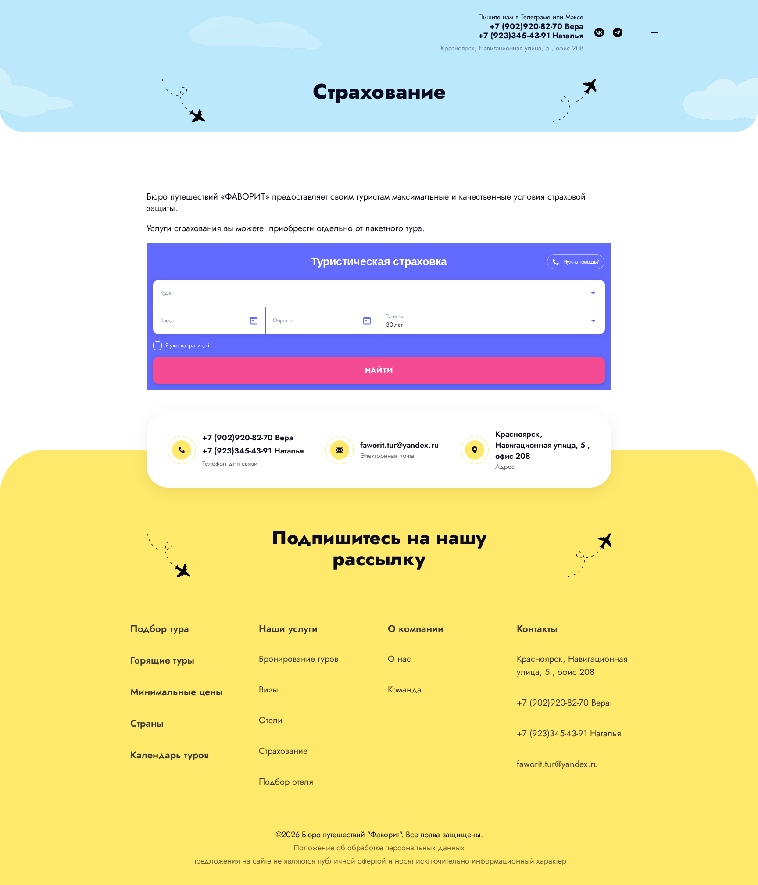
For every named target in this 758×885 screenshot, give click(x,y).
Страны (147, 723)
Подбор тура (159, 628)
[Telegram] (617, 32)
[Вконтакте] (599, 32)
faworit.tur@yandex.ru (399, 445)
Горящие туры (162, 660)
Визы (268, 689)
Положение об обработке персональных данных (379, 847)
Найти (379, 370)
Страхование (283, 751)
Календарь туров (169, 755)
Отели (270, 720)
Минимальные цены (176, 692)
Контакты (537, 628)
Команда (405, 689)
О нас (399, 659)
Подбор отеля (286, 781)
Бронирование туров (298, 659)
